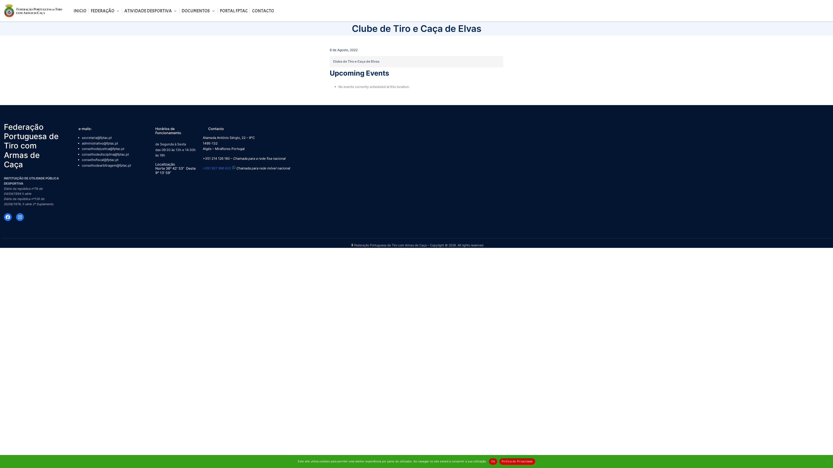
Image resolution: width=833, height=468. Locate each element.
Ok (493, 461)
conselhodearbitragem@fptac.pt (106, 165)
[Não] (827, 461)
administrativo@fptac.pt (100, 143)
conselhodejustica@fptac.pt (103, 149)
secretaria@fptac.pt (97, 138)
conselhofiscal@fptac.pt (100, 160)
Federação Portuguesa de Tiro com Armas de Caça (31, 145)
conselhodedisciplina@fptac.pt (105, 154)
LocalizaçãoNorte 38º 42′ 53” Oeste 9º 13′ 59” (175, 168)
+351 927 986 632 (217, 168)
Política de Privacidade (517, 461)
